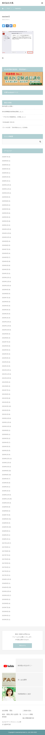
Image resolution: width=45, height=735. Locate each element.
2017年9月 (5, 547)
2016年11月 (5, 579)
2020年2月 (5, 450)
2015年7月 (5, 607)
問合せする (22, 645)
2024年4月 (5, 261)
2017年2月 (5, 571)
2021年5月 (5, 398)
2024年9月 (5, 241)
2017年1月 (5, 575)
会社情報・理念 (7, 710)
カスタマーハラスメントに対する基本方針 (11, 723)
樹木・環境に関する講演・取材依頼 (11, 716)
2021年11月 (5, 374)
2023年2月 (5, 314)
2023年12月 (5, 277)
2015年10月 (5, 595)
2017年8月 (5, 551)
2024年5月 (5, 257)
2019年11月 (5, 462)
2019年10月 (5, 466)
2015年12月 (5, 591)
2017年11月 (5, 543)
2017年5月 (5, 563)
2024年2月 (5, 269)
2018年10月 (5, 503)
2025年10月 (5, 193)
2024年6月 (5, 253)
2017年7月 (5, 555)
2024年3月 (5, 265)
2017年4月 (5, 567)
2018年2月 (5, 535)
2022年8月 (5, 338)
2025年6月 (5, 205)
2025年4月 (5, 213)
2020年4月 (5, 442)
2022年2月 (5, 362)
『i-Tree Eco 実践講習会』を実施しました (14, 117)
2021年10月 (5, 378)
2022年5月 (5, 350)
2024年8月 (5, 245)
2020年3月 (5, 446)
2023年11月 (5, 281)
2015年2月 (5, 619)
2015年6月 (5, 611)
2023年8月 (5, 293)
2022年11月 (5, 326)
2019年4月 (5, 478)
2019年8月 (5, 474)
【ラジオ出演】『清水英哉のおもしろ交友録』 (15, 127)
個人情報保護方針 (28, 718)
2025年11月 (5, 189)
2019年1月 (5, 491)
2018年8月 (5, 511)
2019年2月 (5, 487)
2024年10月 (5, 237)
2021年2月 (5, 410)
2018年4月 (5, 527)
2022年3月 (5, 358)
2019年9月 (5, 470)
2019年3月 (5, 483)
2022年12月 (5, 322)
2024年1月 (5, 273)
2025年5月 (5, 209)
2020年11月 (5, 422)
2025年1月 (5, 225)
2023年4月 (5, 305)
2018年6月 (5, 519)
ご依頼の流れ (26, 710)
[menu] (42, 3)
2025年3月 (5, 217)
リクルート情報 (27, 714)
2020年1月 (5, 454)
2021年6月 (5, 394)
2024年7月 (5, 249)
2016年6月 (5, 583)
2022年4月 (5, 354)
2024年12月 (5, 229)
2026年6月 (5, 161)
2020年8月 (5, 434)
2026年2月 (5, 177)
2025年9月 (5, 197)
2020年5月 (5, 438)
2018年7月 (5, 515)
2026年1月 (5, 181)
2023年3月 (5, 309)
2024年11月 (5, 233)
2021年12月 (5, 370)
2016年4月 (5, 587)
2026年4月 (5, 169)
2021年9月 (5, 382)
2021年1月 (5, 414)
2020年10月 (5, 426)
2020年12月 (5, 418)
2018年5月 (5, 523)
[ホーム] (3, 8)
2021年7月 (5, 390)
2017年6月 (5, 559)
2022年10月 (5, 330)
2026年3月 (5, 173)
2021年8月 (5, 386)
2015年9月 (5, 599)
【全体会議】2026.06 (8, 122)
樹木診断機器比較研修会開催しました (12, 111)
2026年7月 (5, 157)
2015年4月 (5, 615)
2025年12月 (5, 185)
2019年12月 (5, 458)
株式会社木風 (8, 3)
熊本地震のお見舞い (7, 106)
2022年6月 (5, 346)
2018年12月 (5, 495)
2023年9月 (5, 289)
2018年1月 (5, 539)
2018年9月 (5, 507)
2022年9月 (5, 334)
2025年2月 (5, 221)
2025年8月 (5, 201)
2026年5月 (5, 165)
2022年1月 (5, 366)
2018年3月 (5, 531)
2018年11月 (5, 499)
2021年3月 (5, 406)
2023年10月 (5, 285)
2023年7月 (5, 297)
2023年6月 (5, 301)
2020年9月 (5, 430)
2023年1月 (5, 318)
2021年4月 (5, 402)
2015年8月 (5, 603)
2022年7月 (5, 342)
